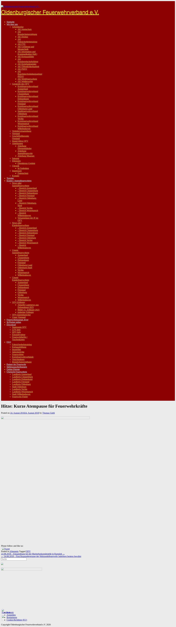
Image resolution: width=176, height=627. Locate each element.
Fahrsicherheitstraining (22, 344)
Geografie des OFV (20, 84)
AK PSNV (22, 69)
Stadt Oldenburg (19, 387)
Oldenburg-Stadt (25, 267)
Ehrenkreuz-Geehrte (26, 163)
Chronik (15, 166)
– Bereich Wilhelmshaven (24, 214)
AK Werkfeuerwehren (27, 79)
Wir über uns (12, 24)
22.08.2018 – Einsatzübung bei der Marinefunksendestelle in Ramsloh (33, 554)
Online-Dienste (13, 369)
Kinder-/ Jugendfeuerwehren (19, 181)
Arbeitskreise (18, 27)
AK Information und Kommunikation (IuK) (27, 52)
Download (11, 324)
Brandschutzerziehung (21, 362)
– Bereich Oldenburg (27, 238)
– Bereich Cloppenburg (28, 190)
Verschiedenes (18, 359)
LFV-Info (16, 329)
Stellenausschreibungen (17, 367)
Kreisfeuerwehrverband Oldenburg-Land (28, 107)
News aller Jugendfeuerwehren (20, 184)
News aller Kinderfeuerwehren (20, 224)
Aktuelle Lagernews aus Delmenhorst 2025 (28, 306)
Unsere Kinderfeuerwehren (20, 278)
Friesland (22, 262)
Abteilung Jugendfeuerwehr (25, 152)
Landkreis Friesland (20, 382)
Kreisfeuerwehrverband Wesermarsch (28, 122)
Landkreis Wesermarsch (22, 392)
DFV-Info (16, 332)
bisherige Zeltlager (26, 312)
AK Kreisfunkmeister (27, 64)
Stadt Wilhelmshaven (21, 394)
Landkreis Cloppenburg (22, 377)
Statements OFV (19, 327)
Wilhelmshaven (24, 275)
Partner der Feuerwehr (16, 364)
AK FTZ (21, 44)
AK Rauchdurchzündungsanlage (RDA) (30, 74)
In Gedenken (23, 168)
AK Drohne (23, 37)
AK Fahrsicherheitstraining (27, 40)
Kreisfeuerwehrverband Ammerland (28, 87)
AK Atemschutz (25, 29)
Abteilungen (17, 143)
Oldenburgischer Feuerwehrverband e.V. (50, 12)
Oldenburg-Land (25, 265)
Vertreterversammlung (21, 131)
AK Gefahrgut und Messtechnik (26, 48)
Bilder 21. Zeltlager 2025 (28, 310)
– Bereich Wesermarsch (28, 210)
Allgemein (14, 551)
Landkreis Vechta (19, 389)
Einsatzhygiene (18, 334)
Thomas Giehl (48, 413)
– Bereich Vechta (25, 208)
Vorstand (16, 133)
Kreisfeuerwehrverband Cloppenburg (28, 92)
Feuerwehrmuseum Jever (17, 320)
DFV (28, 551)
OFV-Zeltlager (18, 302)
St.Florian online (14, 322)
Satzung (15, 158)
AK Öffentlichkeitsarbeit (28, 66)
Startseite (10, 22)
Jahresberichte (18, 352)
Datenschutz (23, 173)
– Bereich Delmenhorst (28, 193)
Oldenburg (22, 292)
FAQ (9, 342)
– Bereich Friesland (26, 195)
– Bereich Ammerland (27, 188)
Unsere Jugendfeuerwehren (20, 251)
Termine (10, 178)
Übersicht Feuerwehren (17, 372)
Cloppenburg (23, 257)
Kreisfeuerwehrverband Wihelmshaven (28, 127)
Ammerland (23, 255)
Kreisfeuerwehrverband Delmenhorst (28, 97)
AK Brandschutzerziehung (27, 33)
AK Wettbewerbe (25, 81)
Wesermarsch (23, 272)
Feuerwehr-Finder (20, 396)
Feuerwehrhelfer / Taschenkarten (20, 338)
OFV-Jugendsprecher (21, 315)
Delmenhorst (23, 260)
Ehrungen (16, 161)
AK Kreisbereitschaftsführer (28, 60)
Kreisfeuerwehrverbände (23, 357)
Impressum (17, 171)
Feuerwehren (18, 354)
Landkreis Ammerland (21, 374)
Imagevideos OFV (20, 141)
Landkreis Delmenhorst (22, 379)
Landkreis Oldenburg (21, 384)
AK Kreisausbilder (26, 56)
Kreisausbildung (19, 347)
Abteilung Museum (26, 156)
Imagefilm (16, 349)
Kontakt (15, 176)
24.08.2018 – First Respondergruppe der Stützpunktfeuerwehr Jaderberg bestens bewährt (41, 556)
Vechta (21, 270)
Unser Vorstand (19, 317)
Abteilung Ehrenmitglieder (24, 147)
